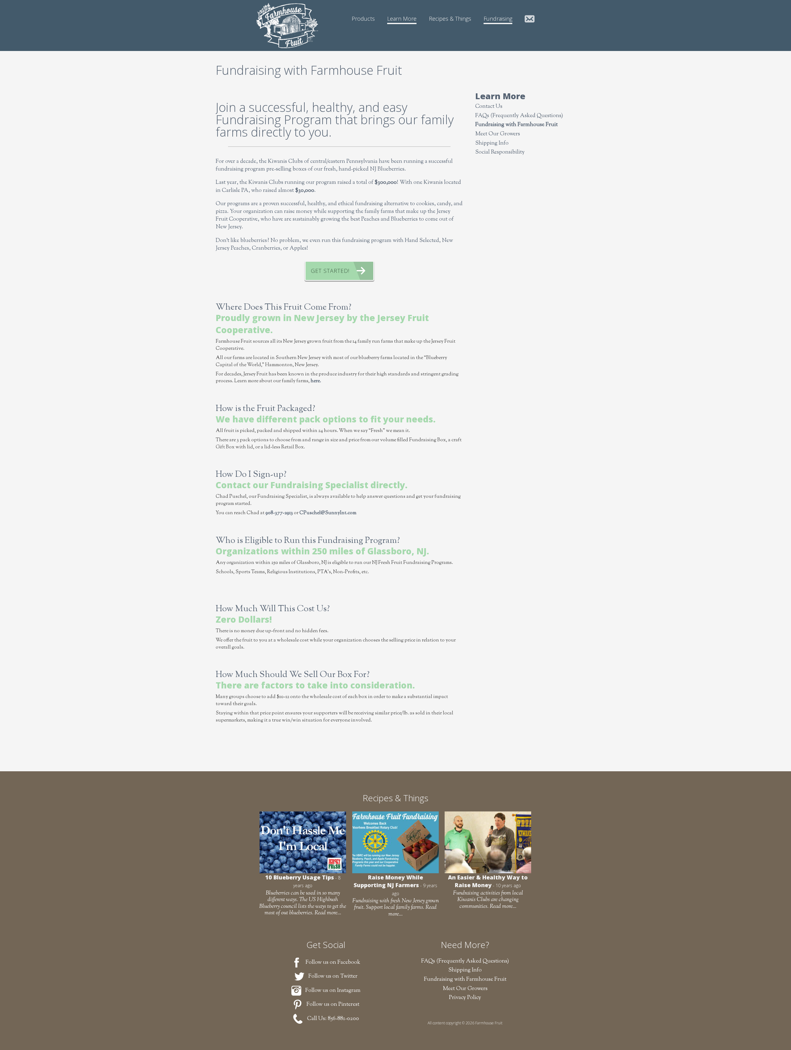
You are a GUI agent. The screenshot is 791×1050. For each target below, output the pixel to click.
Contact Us (530, 19)
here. (316, 381)
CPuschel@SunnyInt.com (327, 513)
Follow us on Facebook (333, 963)
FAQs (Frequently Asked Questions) (519, 116)
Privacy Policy (465, 998)
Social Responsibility (500, 152)
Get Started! (330, 270)
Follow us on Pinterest (333, 1005)
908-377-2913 (279, 513)
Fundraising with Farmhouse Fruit (516, 125)
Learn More (402, 18)
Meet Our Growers (497, 134)
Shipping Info (492, 143)
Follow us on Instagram (333, 991)
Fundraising (498, 18)
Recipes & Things (450, 18)
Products (363, 18)
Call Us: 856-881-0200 (333, 1019)
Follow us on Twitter (332, 976)
